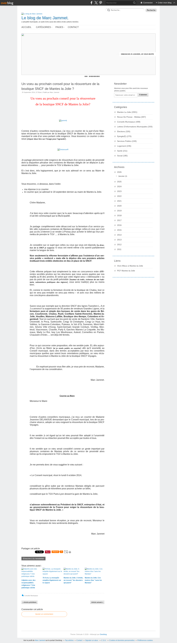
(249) (127, 141)
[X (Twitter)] (96, 2)
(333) (135, 127)
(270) (124, 136)
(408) (128, 122)
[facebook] (91, 2)
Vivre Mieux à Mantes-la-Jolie (130, 266)
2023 (119, 191)
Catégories (43, 27)
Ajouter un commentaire (44, 614)
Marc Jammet (40, 640)
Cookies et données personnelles (122, 640)
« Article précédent (29, 602)
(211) (122, 151)
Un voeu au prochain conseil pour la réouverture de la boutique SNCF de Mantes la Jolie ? (60, 86)
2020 (119, 206)
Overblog (103, 634)
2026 (119, 172)
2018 (119, 215)
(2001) (127, 112)
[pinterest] (100, 2)
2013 (119, 240)
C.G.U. (103, 640)
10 (99, 76)
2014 (119, 235)
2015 (119, 230)
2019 (119, 211)
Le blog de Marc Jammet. (44, 17)
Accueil (26, 27)
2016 (119, 225)
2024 (119, 186)
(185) (122, 156)
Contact (73, 27)
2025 (119, 182)
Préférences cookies (145, 640)
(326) (123, 131)
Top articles (69, 640)
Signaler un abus (91, 640)
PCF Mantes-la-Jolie (126, 271)
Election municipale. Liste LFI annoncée (135, 54)
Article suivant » (97, 602)
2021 (119, 201)
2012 (119, 244)
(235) (124, 146)
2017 (119, 220)
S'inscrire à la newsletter (33, 558)
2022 (119, 196)
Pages (59, 27)
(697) (131, 117)
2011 (119, 249)
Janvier (121, 176)
